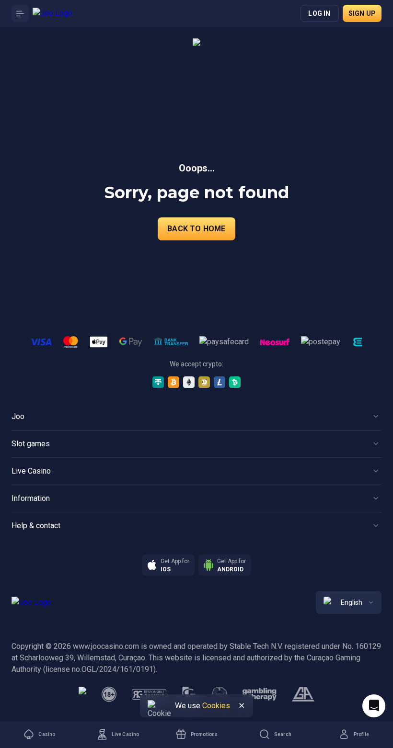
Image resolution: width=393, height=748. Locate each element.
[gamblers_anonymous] (303, 694)
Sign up (362, 13)
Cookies (216, 705)
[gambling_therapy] (260, 694)
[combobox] (348, 602)
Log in (319, 13)
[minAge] (109, 694)
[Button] (20, 13)
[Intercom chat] (373, 705)
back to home (196, 228)
